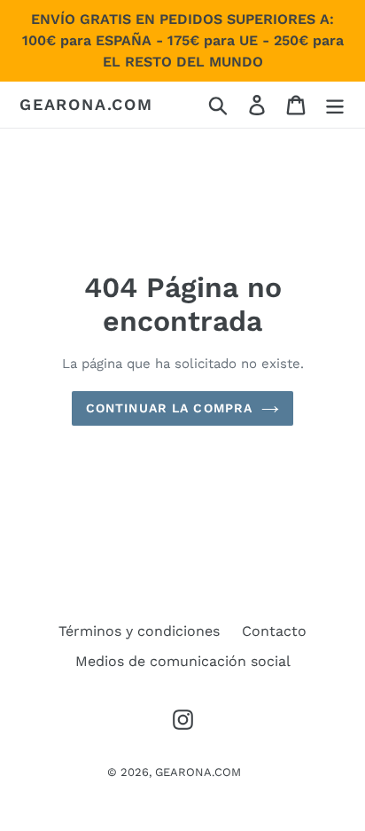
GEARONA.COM (86, 104)
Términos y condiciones (139, 631)
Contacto (274, 631)
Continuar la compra (169, 408)
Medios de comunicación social (183, 661)
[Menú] (334, 105)
